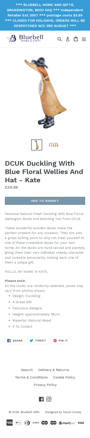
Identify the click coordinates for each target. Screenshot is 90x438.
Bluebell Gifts (30, 412)
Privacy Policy (45, 385)
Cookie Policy (64, 377)
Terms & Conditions (31, 377)
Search (27, 370)
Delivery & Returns (53, 370)
